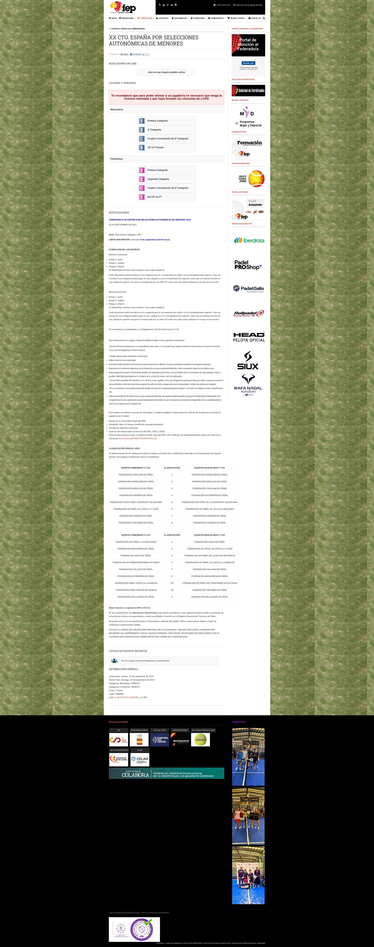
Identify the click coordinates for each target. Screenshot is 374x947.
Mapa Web (261, 943)
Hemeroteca (217, 18)
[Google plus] (168, 5)
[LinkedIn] (172, 5)
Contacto (256, 18)
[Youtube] (164, 5)
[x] (160, 4)
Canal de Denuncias (174, 943)
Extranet (160, 943)
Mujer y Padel (237, 18)
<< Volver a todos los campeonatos (127, 28)
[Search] (264, 18)
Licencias (163, 18)
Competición (146, 18)
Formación (198, 18)
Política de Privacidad (192, 943)
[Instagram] (176, 5)
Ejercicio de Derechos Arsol (244, 943)
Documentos (180, 18)
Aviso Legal (226, 943)
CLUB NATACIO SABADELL (127, 697)
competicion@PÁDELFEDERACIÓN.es (138, 438)
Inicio (114, 18)
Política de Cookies (211, 943)
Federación (127, 18)
